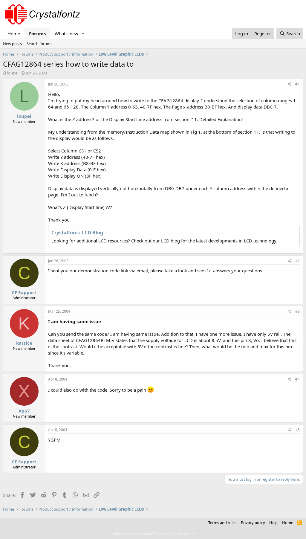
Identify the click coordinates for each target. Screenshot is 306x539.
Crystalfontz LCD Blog (77, 232)
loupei (12, 73)
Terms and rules (222, 522)
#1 (297, 84)
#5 (297, 429)
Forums (37, 33)
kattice (24, 343)
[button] (83, 33)
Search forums (39, 43)
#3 (297, 311)
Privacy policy (253, 522)
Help (273, 522)
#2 (297, 260)
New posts (12, 43)
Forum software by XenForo (153, 534)
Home (13, 33)
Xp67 (24, 411)
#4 (297, 379)
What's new (66, 33)
